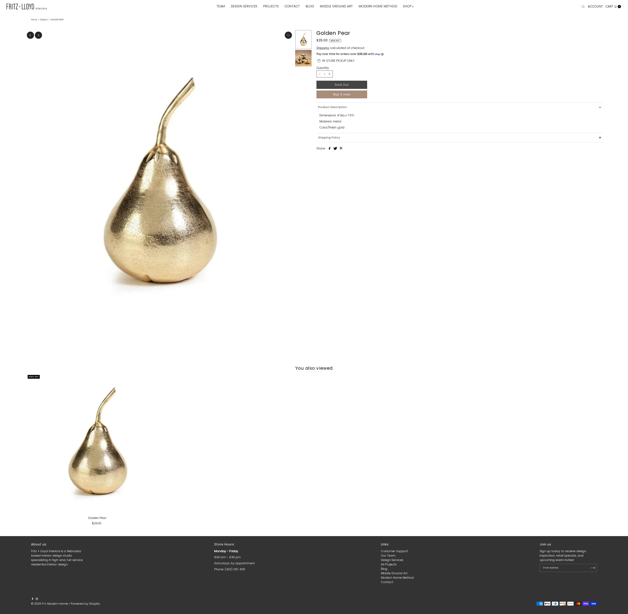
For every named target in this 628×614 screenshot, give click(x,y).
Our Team (388, 555)
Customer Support (394, 551)
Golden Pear (97, 518)
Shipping (322, 48)
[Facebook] (32, 598)
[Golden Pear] (97, 445)
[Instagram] (37, 598)
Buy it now (341, 94)
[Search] (583, 6)
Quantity (322, 68)
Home (34, 19)
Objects (44, 19)
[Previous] (30, 35)
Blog (384, 569)
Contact (387, 582)
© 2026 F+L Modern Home (49, 604)
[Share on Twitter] (335, 148)
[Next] (38, 35)
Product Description (332, 107)
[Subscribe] (593, 568)
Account (595, 6)
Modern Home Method (397, 578)
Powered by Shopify (85, 604)
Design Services (392, 560)
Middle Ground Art (394, 573)
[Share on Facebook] (329, 148)
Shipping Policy (329, 137)
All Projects (389, 564)
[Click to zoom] (288, 35)
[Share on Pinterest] (341, 148)
